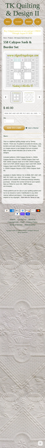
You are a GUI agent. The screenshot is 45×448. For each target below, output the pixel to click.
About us (31, 219)
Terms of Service (16, 224)
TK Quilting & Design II (22, 9)
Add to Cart (14, 128)
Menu (8, 22)
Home (5, 38)
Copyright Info (13, 222)
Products (10, 38)
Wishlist (28, 22)
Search (12, 219)
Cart (37, 22)
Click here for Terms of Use (30, 197)
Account (18, 22)
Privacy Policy (31, 222)
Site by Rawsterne (22, 232)
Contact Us (22, 219)
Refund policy (30, 224)
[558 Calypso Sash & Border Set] (16, 97)
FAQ (22, 222)
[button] (32, 128)
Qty (4, 118)
